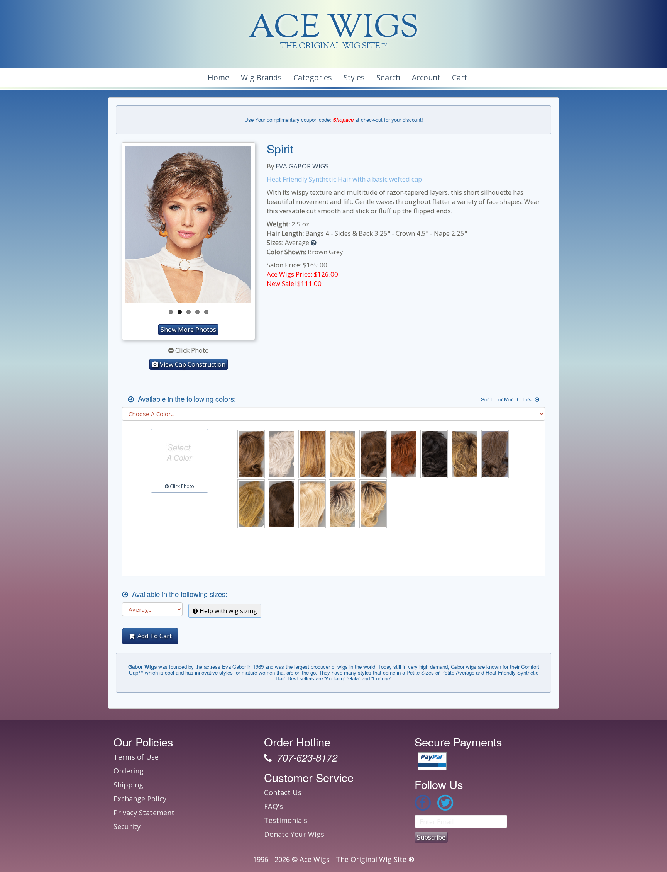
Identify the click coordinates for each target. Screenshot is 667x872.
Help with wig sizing (227, 611)
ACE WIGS (334, 28)
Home (218, 77)
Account (426, 77)
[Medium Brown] (373, 454)
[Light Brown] (251, 454)
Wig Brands (261, 77)
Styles (354, 77)
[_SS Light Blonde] (342, 503)
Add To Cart (153, 636)
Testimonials (285, 820)
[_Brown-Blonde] (464, 454)
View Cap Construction (191, 364)
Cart (459, 77)
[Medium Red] (403, 454)
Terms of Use (136, 757)
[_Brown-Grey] (495, 454)
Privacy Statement (143, 812)
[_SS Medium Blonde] (373, 503)
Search (388, 77)
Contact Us (282, 792)
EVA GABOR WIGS (302, 165)
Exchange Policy (139, 798)
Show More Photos (188, 329)
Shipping (128, 784)
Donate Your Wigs (294, 834)
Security (127, 826)
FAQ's (273, 806)
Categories (312, 77)
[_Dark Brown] (281, 503)
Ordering (128, 770)
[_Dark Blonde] (251, 503)
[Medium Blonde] (342, 454)
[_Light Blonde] (312, 503)
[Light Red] (312, 454)
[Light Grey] (281, 454)
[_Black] (434, 454)
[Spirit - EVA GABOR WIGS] (188, 225)
